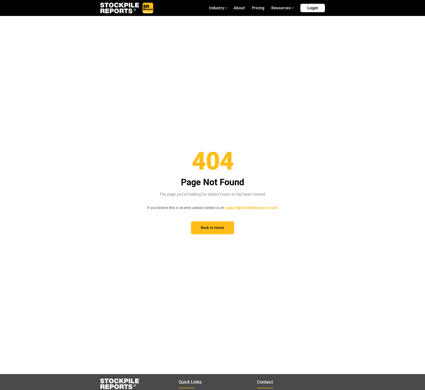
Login (312, 8)
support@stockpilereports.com (251, 208)
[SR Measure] (148, 8)
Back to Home (212, 228)
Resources (281, 8)
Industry (216, 8)
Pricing (258, 8)
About (239, 8)
